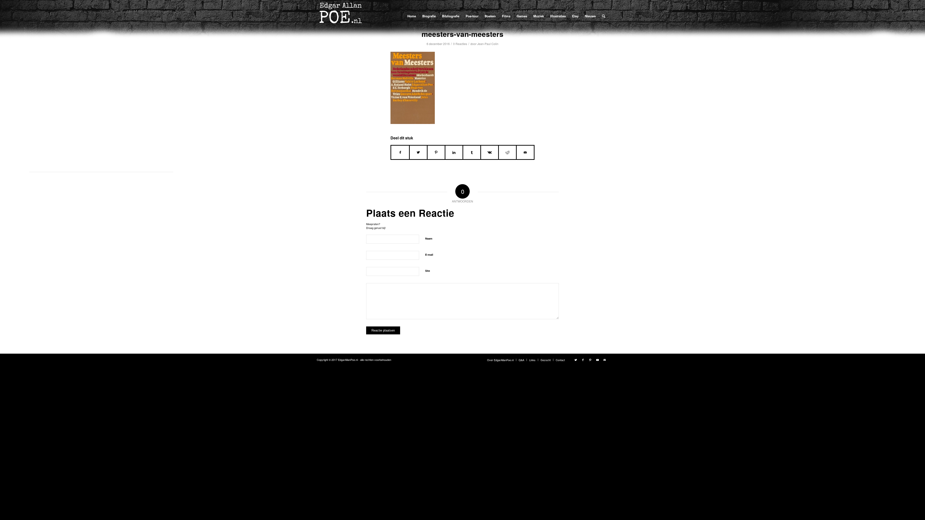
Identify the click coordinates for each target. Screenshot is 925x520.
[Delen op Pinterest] (436, 152)
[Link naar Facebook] (583, 359)
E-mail (429, 254)
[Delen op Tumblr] (471, 152)
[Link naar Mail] (604, 359)
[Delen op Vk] (489, 152)
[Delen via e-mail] (525, 152)
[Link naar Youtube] (597, 359)
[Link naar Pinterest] (590, 359)
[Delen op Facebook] (400, 152)
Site (427, 271)
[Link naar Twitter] (575, 359)
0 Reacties (460, 44)
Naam (428, 238)
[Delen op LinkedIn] (453, 152)
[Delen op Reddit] (507, 152)
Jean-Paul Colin (487, 44)
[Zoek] (603, 16)
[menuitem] (411, 16)
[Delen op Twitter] (418, 152)
